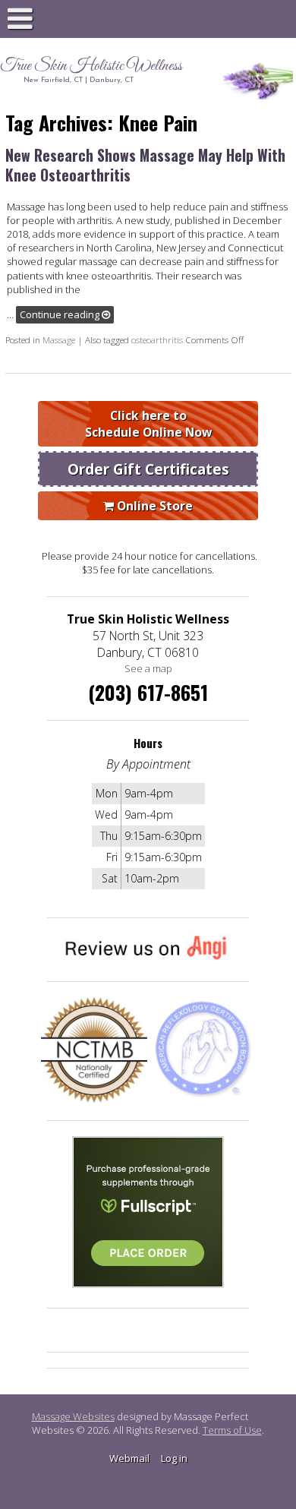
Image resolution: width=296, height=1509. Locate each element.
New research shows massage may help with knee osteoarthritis (145, 164)
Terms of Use (232, 1430)
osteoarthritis (157, 339)
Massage (59, 339)
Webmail (129, 1458)
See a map (148, 668)
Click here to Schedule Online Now (148, 423)
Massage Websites (73, 1416)
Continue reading (61, 314)
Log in (174, 1458)
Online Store (153, 505)
